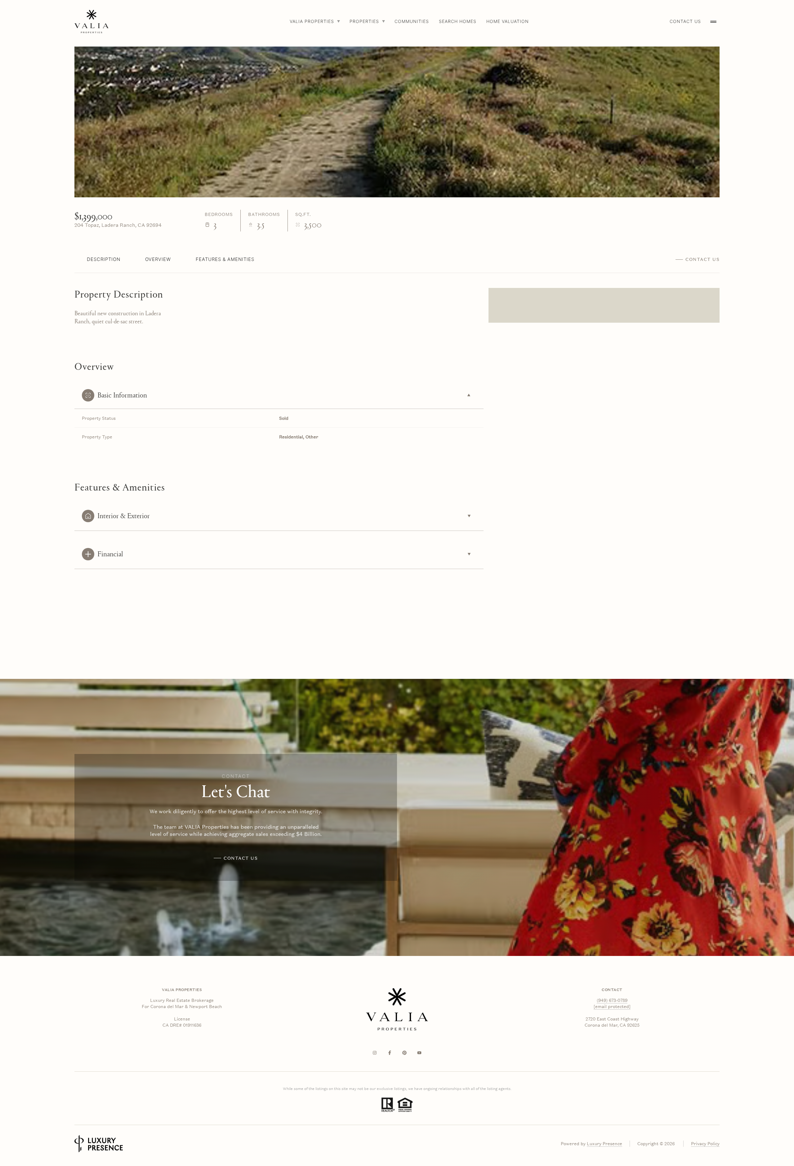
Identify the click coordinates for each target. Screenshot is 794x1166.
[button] (698, 259)
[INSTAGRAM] (374, 1053)
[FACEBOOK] (389, 1053)
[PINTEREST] (404, 1053)
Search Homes (457, 21)
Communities (412, 21)
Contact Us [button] (685, 21)
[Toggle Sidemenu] (713, 22)
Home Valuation (507, 21)
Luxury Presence (604, 1144)
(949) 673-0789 (612, 1000)
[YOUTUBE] (419, 1053)
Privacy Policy (705, 1144)
